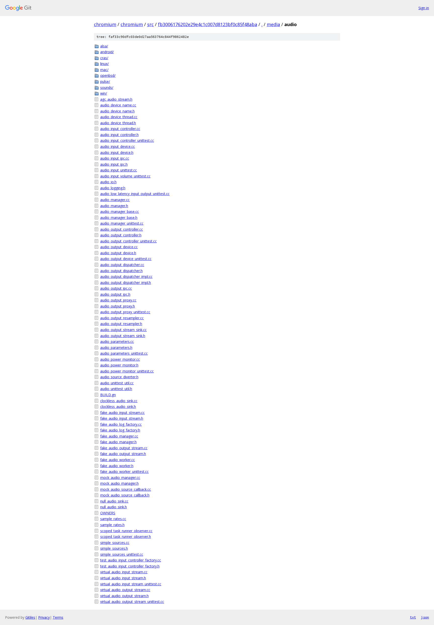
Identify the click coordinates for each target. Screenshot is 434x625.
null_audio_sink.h (113, 507)
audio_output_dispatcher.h (121, 270)
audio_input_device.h (116, 152)
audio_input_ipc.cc (114, 158)
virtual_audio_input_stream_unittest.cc (130, 584)
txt (413, 617)
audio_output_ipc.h (115, 294)
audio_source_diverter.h (119, 376)
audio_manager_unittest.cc (121, 223)
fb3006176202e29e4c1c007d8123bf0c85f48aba (207, 24)
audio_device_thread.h (118, 122)
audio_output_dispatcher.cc (122, 264)
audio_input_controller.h (119, 134)
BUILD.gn (108, 394)
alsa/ (104, 46)
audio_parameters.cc (117, 341)
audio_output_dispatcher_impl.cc (126, 276)
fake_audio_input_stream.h (121, 418)
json (425, 617)
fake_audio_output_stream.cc (123, 448)
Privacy (44, 617)
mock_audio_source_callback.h (124, 495)
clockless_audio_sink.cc (118, 400)
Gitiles (30, 617)
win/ (103, 93)
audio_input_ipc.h (114, 164)
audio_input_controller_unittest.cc (127, 140)
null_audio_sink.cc (114, 501)
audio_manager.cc (115, 199)
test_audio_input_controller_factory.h (129, 566)
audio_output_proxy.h (117, 306)
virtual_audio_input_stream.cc (123, 572)
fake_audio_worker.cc (117, 459)
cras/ (104, 57)
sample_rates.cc (113, 518)
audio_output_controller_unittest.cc (128, 241)
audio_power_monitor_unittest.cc (127, 371)
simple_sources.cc (114, 542)
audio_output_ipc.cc (116, 288)
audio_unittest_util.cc (117, 383)
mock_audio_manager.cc (120, 477)
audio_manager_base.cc (119, 211)
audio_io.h (108, 181)
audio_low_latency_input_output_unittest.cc (135, 193)
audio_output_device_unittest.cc (125, 258)
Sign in (423, 8)
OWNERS (107, 513)
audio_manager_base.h (118, 217)
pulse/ (105, 81)
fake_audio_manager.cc (119, 436)
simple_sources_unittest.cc (121, 554)
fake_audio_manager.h (118, 442)
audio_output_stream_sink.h (122, 335)
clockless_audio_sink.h (118, 406)
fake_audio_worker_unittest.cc (124, 471)
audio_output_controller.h (120, 235)
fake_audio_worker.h (116, 465)
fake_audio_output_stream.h (123, 453)
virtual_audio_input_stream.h (123, 578)
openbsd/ (108, 75)
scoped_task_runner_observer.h (125, 536)
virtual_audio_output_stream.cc (125, 589)
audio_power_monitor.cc (120, 359)
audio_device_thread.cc (118, 116)
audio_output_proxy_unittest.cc (125, 311)
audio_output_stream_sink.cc (123, 329)
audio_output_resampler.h (121, 323)
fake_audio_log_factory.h (120, 430)
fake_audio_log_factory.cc (121, 424)
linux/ (104, 63)
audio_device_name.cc (118, 105)
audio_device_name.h (117, 111)
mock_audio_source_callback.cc (125, 489)
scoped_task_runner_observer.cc (126, 530)
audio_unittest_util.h (116, 388)
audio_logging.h (112, 187)
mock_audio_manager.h (119, 483)
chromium (105, 24)
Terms (58, 617)
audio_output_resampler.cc (122, 318)
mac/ (104, 69)
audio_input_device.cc (117, 146)
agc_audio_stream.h (116, 99)
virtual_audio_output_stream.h (124, 595)
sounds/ (106, 87)
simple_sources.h (114, 548)
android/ (107, 51)
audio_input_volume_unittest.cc (125, 176)
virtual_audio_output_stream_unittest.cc (132, 601)
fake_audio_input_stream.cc (122, 412)
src (150, 24)
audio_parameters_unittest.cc (124, 353)
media (273, 24)
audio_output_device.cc (119, 246)
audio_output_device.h (118, 253)
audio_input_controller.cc (120, 128)
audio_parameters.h (116, 347)
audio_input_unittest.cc (118, 170)
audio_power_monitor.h (119, 365)
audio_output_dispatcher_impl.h (125, 282)
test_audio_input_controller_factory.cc (130, 560)
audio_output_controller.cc (121, 229)
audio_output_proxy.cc (118, 300)
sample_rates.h (112, 524)
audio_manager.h (114, 205)
